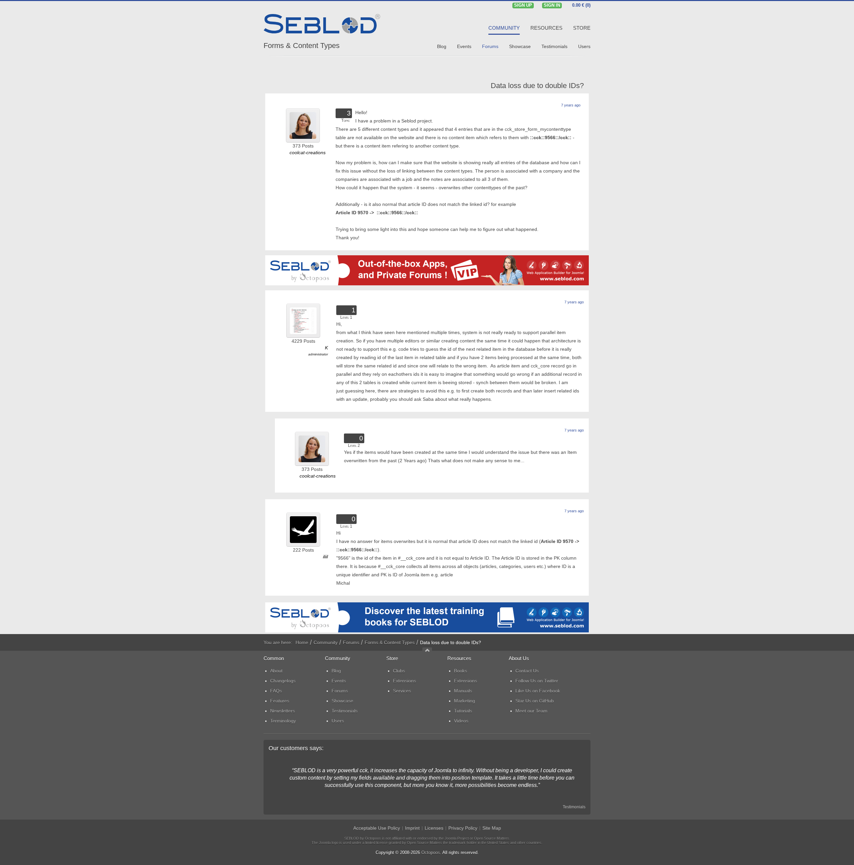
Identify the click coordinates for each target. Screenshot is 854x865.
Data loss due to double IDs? (537, 85)
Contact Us (527, 670)
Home (302, 642)
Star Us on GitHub (534, 700)
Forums (351, 642)
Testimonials (574, 807)
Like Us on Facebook (537, 690)
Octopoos (430, 852)
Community (326, 642)
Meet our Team (531, 710)
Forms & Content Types (302, 45)
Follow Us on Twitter (536, 680)
